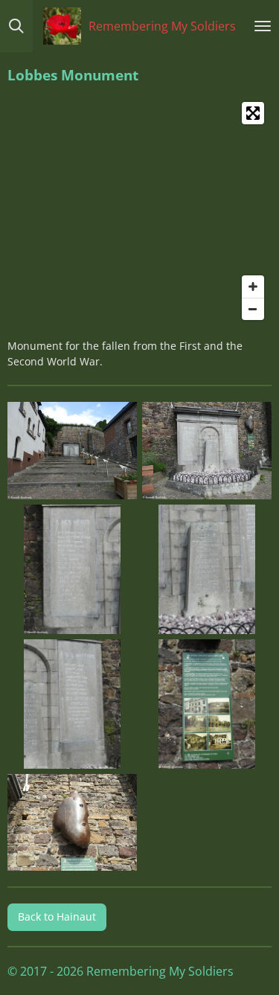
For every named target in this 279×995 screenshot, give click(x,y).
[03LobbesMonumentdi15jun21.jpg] (72, 569)
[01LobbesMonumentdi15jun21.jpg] (72, 451)
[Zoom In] (253, 286)
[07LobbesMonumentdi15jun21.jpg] (72, 822)
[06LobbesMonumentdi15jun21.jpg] (207, 703)
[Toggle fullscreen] (253, 113)
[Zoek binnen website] (16, 26)
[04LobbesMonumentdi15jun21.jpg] (207, 569)
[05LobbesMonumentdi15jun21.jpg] (72, 703)
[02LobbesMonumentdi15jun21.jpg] (207, 451)
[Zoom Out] (253, 309)
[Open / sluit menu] (262, 26)
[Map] (139, 211)
